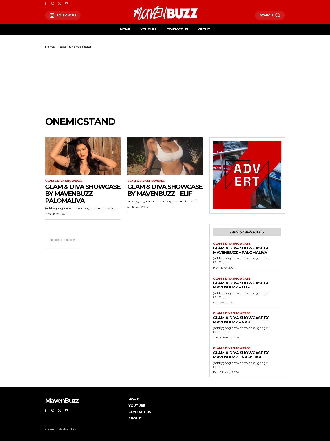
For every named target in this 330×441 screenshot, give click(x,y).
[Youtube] (66, 3)
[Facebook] (45, 3)
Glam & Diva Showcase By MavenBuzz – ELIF (164, 190)
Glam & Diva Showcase (63, 181)
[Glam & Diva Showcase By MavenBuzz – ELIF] (165, 156)
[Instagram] (52, 3)
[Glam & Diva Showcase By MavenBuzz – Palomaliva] (83, 156)
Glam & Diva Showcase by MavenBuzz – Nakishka (241, 355)
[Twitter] (59, 3)
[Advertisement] (165, 82)
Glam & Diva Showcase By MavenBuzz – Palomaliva (82, 193)
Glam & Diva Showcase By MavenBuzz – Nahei (241, 320)
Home (50, 47)
